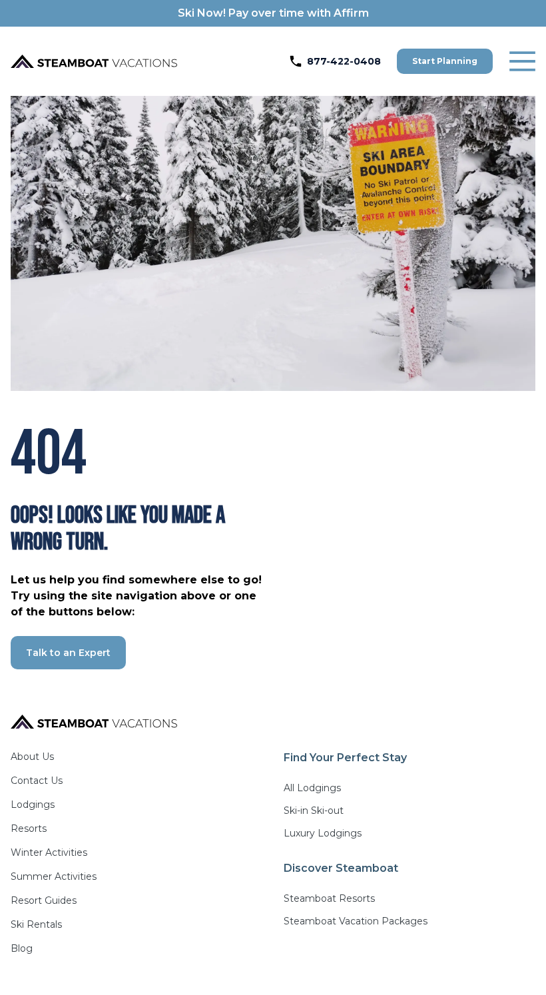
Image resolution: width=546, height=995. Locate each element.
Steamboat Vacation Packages (355, 921)
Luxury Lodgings (323, 833)
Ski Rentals (36, 924)
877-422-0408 (344, 61)
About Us (32, 757)
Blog (22, 948)
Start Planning (444, 61)
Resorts (29, 828)
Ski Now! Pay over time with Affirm (273, 13)
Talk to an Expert (68, 653)
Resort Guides (44, 900)
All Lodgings (312, 788)
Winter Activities (49, 852)
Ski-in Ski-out (314, 811)
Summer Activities (54, 876)
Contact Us (37, 781)
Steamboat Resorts (329, 898)
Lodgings (33, 805)
